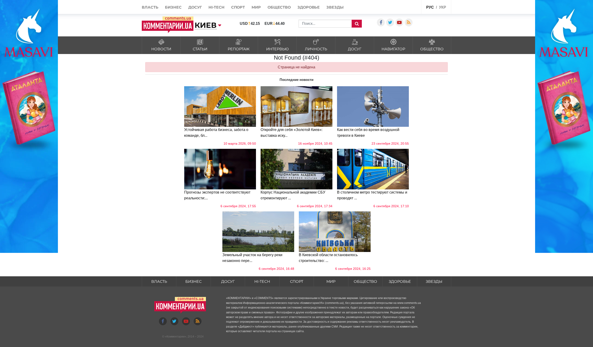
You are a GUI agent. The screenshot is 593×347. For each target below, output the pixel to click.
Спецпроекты (406, 6)
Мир (256, 7)
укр (442, 7)
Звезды (334, 7)
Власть (150, 7)
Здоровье (308, 7)
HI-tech (216, 7)
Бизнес (173, 7)
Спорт (238, 7)
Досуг (195, 7)
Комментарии (176, 336)
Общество (279, 7)
